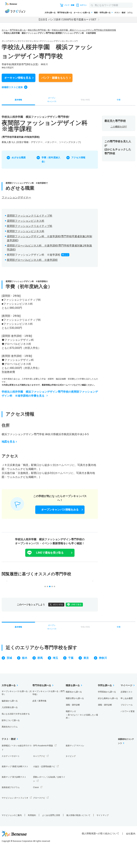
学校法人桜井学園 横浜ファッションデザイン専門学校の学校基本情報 (84, 30)
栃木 (24, 657)
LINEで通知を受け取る (50, 552)
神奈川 (103, 657)
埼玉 (55, 657)
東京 (86, 657)
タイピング (71, 756)
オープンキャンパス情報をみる (60, 509)
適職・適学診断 (73, 705)
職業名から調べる (74, 692)
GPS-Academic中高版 (43, 745)
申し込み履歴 (127, 698)
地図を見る (8, 441)
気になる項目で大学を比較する (16, 714)
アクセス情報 (78, 157)
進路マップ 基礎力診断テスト (15, 766)
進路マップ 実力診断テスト (14, 777)
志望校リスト (127, 692)
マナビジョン (15, 11)
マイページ (126, 685)
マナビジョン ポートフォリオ (15, 798)
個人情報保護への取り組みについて (100, 833)
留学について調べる (11, 720)
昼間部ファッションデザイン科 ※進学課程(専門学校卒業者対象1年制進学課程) (49, 238)
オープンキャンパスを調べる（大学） (17, 693)
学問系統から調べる (107, 692)
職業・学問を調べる (102, 13)
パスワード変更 (128, 711)
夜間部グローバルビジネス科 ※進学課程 (32, 260)
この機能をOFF (118, 126)
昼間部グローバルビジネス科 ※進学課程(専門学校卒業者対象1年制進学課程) (49, 247)
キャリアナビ (39, 756)
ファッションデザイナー (16, 197)
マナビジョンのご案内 (12, 815)
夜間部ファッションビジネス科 (25, 231)
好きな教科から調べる (108, 698)
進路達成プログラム (11, 787)
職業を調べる (73, 685)
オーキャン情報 (17, 77)
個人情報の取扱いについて (78, 815)
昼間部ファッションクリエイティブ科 (29, 215)
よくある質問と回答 (51, 815)
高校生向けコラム (10, 727)
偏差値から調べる (10, 701)
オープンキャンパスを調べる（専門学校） (48, 693)
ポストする (58, 604)
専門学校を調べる (64, 13)
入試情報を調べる (10, 707)
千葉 (71, 657)
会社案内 (130, 833)
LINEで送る (76, 604)
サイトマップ (103, 815)
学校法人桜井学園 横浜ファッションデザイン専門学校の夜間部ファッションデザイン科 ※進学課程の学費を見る (50, 393)
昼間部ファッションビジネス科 (25, 220)
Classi (36, 787)
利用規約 (32, 815)
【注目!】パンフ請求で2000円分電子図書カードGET (66, 19)
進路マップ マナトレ (75, 745)
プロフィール (127, 705)
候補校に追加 (12, 87)
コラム (130, 13)
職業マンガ (82, 714)
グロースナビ (39, 798)
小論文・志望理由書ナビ (44, 766)
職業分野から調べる (75, 698)
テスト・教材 (119, 13)
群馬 (40, 657)
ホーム (5, 30)
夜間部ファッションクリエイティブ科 (29, 226)
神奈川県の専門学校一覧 (39, 30)
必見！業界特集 (39, 701)
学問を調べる (105, 685)
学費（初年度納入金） (51, 159)
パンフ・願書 (54, 77)
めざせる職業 (19, 157)
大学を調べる (50, 13)
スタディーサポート (11, 756)
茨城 (9, 657)
